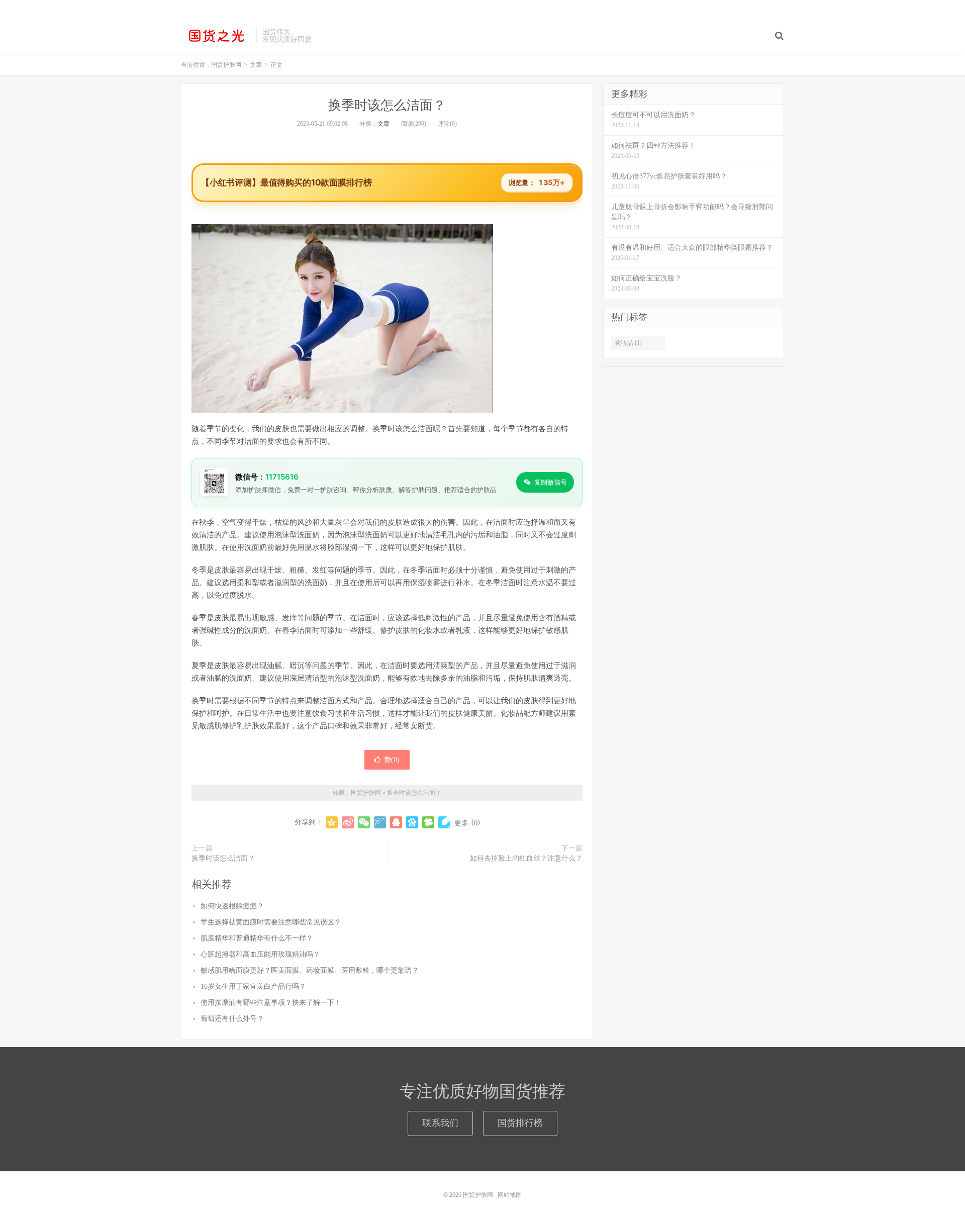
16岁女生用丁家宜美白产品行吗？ (253, 986)
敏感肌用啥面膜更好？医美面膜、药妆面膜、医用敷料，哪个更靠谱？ (310, 970)
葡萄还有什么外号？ (232, 1018)
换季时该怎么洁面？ (387, 105)
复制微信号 (550, 482)
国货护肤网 (216, 36)
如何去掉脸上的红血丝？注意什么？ (526, 858)
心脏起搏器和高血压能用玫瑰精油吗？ (260, 954)
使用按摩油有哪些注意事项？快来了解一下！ (271, 1002)
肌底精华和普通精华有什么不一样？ (257, 938)
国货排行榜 (520, 1123)
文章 (383, 123)
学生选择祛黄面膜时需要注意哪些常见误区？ (271, 922)
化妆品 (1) (628, 342)
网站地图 (510, 1194)
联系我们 (440, 1123)
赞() (392, 760)
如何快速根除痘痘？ (232, 906)
